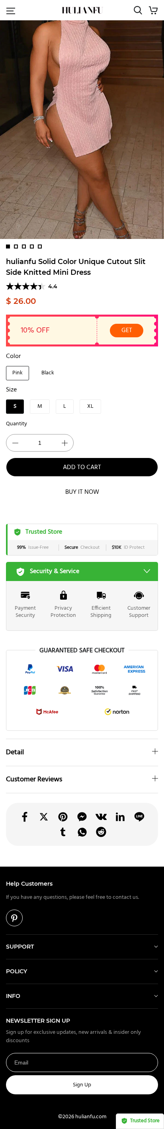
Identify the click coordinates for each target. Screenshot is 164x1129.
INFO (13, 996)
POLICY (16, 971)
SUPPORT (20, 946)
